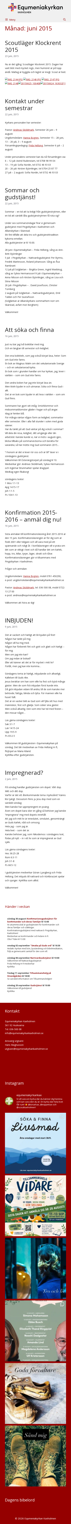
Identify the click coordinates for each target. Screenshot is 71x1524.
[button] (64, 19)
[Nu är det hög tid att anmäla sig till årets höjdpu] (35, 1205)
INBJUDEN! (19, 620)
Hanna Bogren (31, 137)
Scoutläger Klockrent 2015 (33, 46)
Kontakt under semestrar (24, 104)
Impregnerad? (24, 772)
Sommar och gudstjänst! (22, 193)
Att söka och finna (29, 330)
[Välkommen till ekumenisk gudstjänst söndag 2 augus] (35, 1393)
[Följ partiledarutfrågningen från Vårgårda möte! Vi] (35, 1330)
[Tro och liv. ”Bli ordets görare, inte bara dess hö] (35, 1268)
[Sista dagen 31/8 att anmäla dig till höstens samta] (35, 1143)
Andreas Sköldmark (23, 129)
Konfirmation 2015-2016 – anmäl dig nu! (33, 516)
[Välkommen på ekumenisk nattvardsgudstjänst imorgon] (35, 1456)
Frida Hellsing (36, 145)
